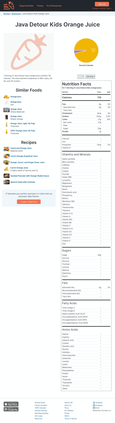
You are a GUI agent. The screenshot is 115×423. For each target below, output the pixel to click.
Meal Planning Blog (41, 413)
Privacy (67, 413)
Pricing (40, 6)
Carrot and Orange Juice (20, 148)
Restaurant (16, 14)
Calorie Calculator (41, 405)
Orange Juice (16, 109)
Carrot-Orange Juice (19, 168)
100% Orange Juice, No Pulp (22, 130)
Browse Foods (40, 402)
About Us (68, 405)
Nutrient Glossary (41, 410)
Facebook (99, 402)
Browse (7, 14)
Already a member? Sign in (102, 8)
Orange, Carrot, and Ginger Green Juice (27, 162)
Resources (38, 419)
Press (67, 408)
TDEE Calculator (40, 408)
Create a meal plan (29, 202)
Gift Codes (38, 416)
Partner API (69, 402)
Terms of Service (71, 419)
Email (97, 408)
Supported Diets (26, 6)
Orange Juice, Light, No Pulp (22, 123)
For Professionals (54, 6)
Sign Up (102, 4)
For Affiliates (69, 410)
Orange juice (15, 96)
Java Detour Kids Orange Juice (57, 24)
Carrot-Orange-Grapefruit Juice (24, 156)
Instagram (99, 405)
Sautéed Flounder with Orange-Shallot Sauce (29, 176)
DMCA (67, 416)
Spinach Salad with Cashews (22, 182)
